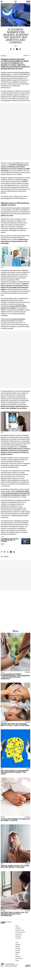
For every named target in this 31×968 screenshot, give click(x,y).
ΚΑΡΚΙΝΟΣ (6, 556)
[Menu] (15, 1)
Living (16, 954)
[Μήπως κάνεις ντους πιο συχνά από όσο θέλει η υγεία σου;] (15, 843)
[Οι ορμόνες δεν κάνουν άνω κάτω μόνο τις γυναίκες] (25, 541)
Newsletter (18, 936)
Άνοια (2, 768)
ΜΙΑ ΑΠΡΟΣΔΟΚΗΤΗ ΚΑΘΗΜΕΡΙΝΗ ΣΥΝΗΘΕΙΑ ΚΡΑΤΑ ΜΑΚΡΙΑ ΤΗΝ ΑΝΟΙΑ (15, 772)
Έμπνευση (17, 956)
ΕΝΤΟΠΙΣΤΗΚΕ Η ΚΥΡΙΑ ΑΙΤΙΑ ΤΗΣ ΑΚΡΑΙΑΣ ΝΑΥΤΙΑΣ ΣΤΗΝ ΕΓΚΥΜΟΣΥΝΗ (14, 914)
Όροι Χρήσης (18, 934)
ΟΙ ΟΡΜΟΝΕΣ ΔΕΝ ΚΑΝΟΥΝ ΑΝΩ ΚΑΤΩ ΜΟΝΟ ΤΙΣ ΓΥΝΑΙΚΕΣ (10, 540)
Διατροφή (17, 948)
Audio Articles (18, 958)
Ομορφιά (17, 952)
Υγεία (15, 45)
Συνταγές (17, 950)
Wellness (2, 543)
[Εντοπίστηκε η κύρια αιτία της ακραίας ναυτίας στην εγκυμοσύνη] (15, 890)
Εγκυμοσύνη (3, 910)
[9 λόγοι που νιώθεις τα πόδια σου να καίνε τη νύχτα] (15, 797)
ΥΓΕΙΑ (2, 556)
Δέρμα (2, 863)
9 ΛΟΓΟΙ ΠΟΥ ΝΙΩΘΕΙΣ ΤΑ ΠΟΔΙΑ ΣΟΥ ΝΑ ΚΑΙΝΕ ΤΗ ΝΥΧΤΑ (15, 819)
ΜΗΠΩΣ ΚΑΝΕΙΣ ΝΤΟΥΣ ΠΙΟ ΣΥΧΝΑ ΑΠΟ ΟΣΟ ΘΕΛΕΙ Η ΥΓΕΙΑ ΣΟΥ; (15, 866)
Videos (17, 960)
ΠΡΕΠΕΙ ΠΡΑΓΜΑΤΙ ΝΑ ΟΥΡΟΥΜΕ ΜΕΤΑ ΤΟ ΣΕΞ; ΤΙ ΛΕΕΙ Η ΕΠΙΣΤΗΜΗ (15, 724)
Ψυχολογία (18, 944)
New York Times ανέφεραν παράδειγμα (13, 319)
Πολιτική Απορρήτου (20, 932)
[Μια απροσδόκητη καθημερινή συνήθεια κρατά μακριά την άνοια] (15, 748)
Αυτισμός (2, 672)
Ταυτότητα (18, 928)
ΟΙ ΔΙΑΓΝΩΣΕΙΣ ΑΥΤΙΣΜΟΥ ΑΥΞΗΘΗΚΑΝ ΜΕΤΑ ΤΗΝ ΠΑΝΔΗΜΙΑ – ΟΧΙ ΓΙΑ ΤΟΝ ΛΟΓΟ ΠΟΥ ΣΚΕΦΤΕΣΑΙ (15, 676)
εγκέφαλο (25, 179)
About (17, 926)
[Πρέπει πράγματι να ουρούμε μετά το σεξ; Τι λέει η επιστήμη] (15, 702)
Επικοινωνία (18, 938)
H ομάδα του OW (19, 930)
